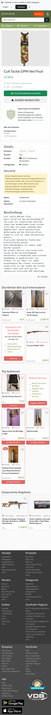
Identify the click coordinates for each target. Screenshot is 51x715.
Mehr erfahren (38, 120)
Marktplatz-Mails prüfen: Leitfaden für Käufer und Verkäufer (35, 616)
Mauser (5, 584)
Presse (28, 671)
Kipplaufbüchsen (32, 586)
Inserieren (39, 14)
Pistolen (29, 594)
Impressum (6, 693)
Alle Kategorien (8, 653)
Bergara (5, 597)
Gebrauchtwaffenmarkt (11, 671)
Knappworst (6, 559)
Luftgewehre (30, 592)
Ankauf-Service (32, 661)
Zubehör (22, 151)
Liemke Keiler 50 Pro (34, 564)
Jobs (27, 666)
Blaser (4, 589)
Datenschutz (7, 688)
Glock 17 (29, 562)
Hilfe (27, 650)
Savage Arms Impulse (34, 572)
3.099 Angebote (10, 136)
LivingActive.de (8, 562)
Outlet (4, 666)
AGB (3, 683)
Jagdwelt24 (6, 557)
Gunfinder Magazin (33, 663)
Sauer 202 (30, 559)
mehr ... (4, 572)
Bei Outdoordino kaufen (25, 93)
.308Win (5, 608)
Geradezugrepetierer (34, 597)
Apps (28, 669)
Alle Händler (6, 658)
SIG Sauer (5, 586)
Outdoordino (10, 131)
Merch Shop (30, 674)
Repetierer (30, 584)
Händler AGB (7, 685)
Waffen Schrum (7, 564)
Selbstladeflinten (32, 589)
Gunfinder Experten (33, 658)
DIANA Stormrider (33, 570)
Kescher (32, 151)
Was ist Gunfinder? (33, 656)
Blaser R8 (29, 557)
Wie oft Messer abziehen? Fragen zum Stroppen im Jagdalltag (36, 634)
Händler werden (32, 653)
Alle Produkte (7, 656)
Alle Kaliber (6, 661)
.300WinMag (7, 613)
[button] (46, 13)
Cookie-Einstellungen (10, 691)
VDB (3, 567)
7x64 (4, 616)
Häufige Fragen (8, 696)
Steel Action (6, 594)
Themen (5, 663)
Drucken (44, 277)
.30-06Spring (7, 611)
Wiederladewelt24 (9, 570)
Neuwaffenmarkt (8, 669)
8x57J (4, 619)
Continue (21, 7)
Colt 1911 (30, 567)
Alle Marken (6, 650)
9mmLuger (6, 621)
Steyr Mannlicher (8, 592)
